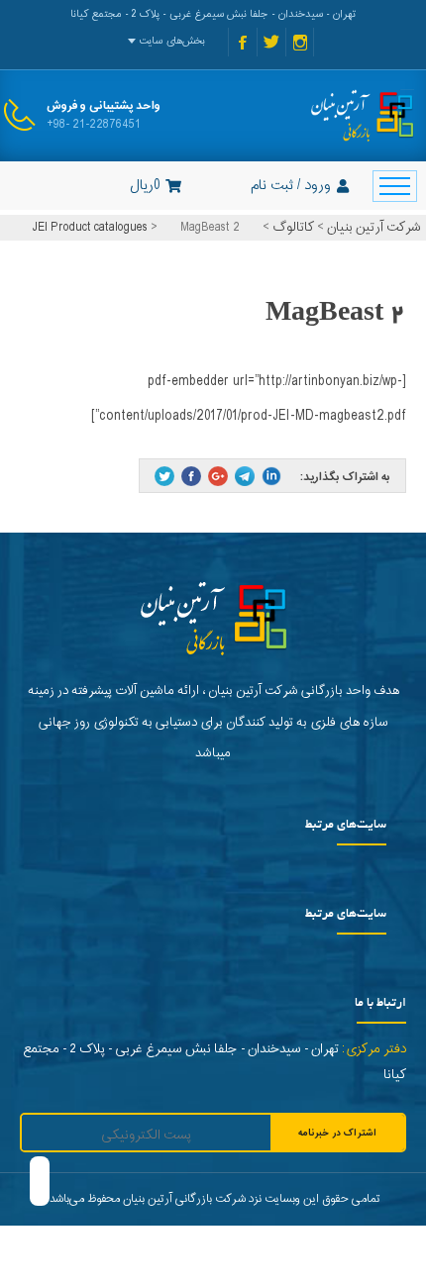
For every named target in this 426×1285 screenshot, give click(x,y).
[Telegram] (245, 476)
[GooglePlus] (218, 476)
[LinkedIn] (271, 476)
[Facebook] (191, 476)
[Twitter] (164, 476)
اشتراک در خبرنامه (337, 1133)
